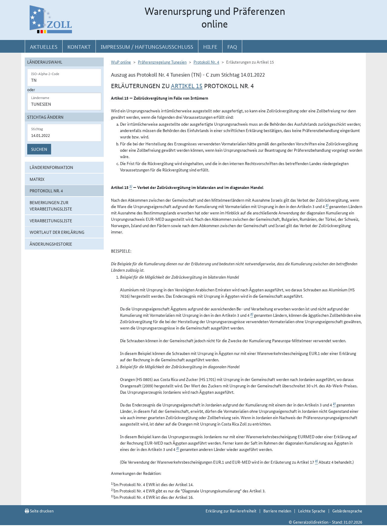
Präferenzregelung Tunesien (162, 62)
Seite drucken (41, 511)
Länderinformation (51, 167)
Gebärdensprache (347, 511)
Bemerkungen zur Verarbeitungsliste (51, 205)
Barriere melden (277, 511)
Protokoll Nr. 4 (46, 190)
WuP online (121, 62)
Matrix (37, 179)
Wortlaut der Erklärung (57, 232)
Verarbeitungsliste (51, 220)
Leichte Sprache (311, 511)
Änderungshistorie (51, 244)
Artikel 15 (187, 86)
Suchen (39, 149)
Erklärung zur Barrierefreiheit (231, 511)
